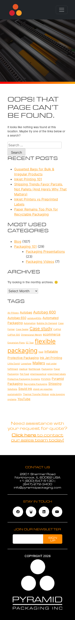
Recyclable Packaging (35, 384)
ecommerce (51, 334)
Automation (30, 323)
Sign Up (52, 539)
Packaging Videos (40, 261)
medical (23, 369)
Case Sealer (22, 329)
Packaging (47, 369)
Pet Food (24, 374)
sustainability (15, 394)
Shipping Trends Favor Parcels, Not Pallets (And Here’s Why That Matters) (40, 189)
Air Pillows (13, 312)
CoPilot (57, 329)
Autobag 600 (44, 312)
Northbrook (34, 369)
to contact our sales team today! (37, 438)
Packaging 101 (25, 246)
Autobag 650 (17, 318)
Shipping (54, 384)
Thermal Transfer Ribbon (36, 394)
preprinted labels (57, 374)
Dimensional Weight (31, 334)
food (41, 352)
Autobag (26, 312)
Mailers (38, 363)
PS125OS (46, 379)
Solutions (12, 389)
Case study (41, 328)
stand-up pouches (42, 389)
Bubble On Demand (47, 323)
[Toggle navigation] (62, 10)
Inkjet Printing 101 (28, 179)
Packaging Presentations (45, 251)
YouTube (24, 399)
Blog (17, 241)
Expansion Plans (16, 342)
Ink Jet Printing (51, 358)
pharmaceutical (38, 374)
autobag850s (34, 318)
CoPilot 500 (14, 334)
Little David (14, 363)
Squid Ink (25, 389)
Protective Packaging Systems (24, 379)
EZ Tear (30, 342)
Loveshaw (26, 363)
